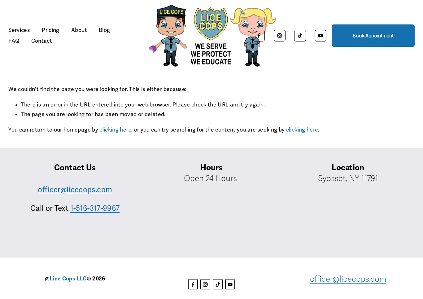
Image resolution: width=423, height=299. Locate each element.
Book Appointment (373, 36)
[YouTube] (320, 35)
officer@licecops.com (75, 189)
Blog (104, 30)
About (79, 30)
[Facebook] (259, 35)
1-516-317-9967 (95, 208)
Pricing (50, 30)
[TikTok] (300, 35)
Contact (41, 41)
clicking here (115, 130)
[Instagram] (280, 35)
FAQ (13, 41)
